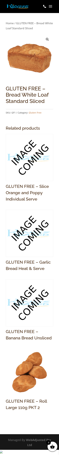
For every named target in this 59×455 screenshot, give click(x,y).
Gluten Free (35, 112)
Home (10, 23)
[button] (47, 39)
